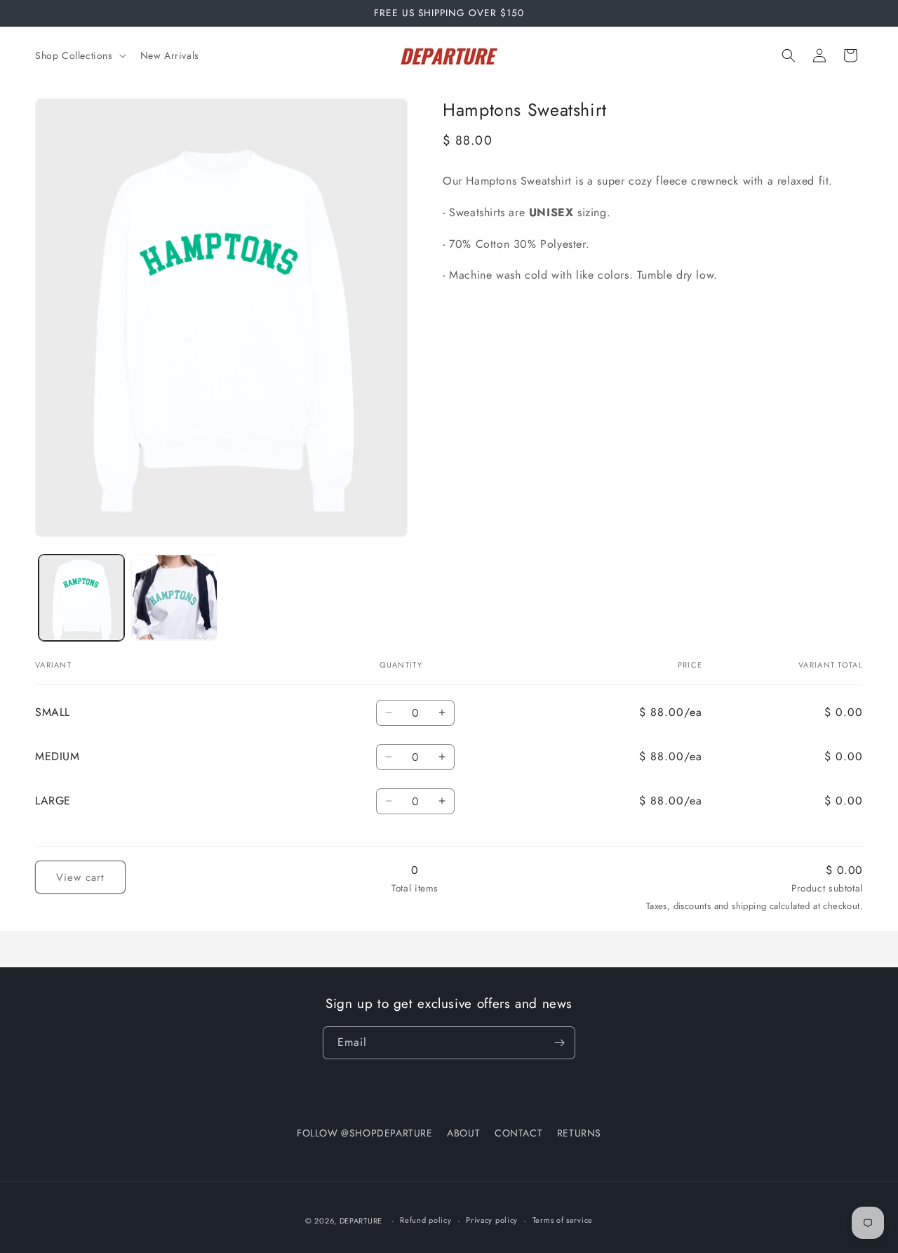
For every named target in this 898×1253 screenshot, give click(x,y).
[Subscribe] (559, 1042)
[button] (79, 55)
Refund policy (425, 1220)
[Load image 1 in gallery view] (81, 597)
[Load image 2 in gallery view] (174, 597)
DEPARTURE (361, 1220)
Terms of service (562, 1220)
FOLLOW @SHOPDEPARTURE (365, 1133)
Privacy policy (492, 1220)
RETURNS (579, 1133)
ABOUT (463, 1133)
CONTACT (518, 1133)
